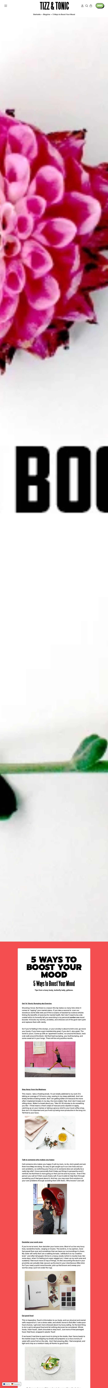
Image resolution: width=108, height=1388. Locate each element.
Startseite (37, 14)
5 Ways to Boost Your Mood (64, 14)
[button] (86, 5)
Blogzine (46, 14)
